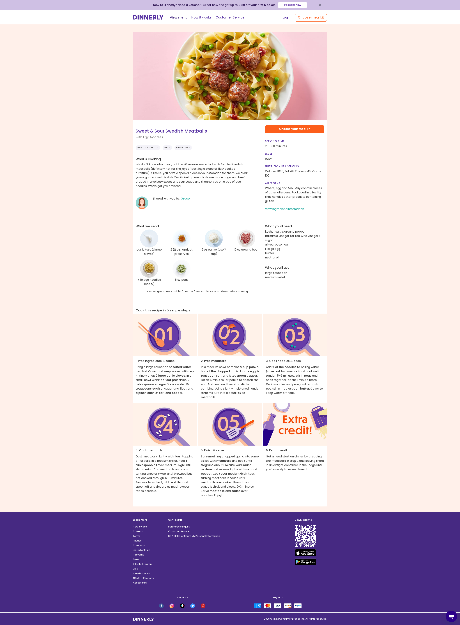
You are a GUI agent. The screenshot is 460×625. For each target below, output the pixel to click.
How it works (201, 17)
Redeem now (292, 5)
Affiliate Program (143, 564)
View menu (178, 17)
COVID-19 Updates (144, 578)
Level (268, 154)
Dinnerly (148, 17)
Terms (136, 536)
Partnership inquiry (179, 526)
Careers (138, 531)
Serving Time (274, 141)
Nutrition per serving (282, 166)
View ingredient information (284, 209)
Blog (135, 568)
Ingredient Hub (141, 550)
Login (286, 17)
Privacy (137, 540)
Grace (185, 198)
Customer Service (230, 17)
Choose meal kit (311, 17)
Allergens (272, 183)
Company (139, 545)
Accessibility (140, 582)
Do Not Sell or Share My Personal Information (194, 536)
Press (136, 559)
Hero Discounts (142, 573)
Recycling (138, 554)
